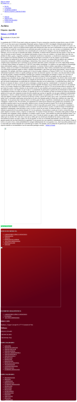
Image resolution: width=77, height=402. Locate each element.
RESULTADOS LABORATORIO (15, 11)
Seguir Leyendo (50, 125)
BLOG (7, 6)
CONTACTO (9, 22)
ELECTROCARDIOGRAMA (12, 317)
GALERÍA (8, 8)
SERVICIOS (8, 18)
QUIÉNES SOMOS (11, 10)
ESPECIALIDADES (11, 20)
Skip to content (5, 1)
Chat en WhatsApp (6, 226)
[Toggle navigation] (10, 3)
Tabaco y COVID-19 (9, 34)
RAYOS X (7, 238)
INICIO (7, 17)
